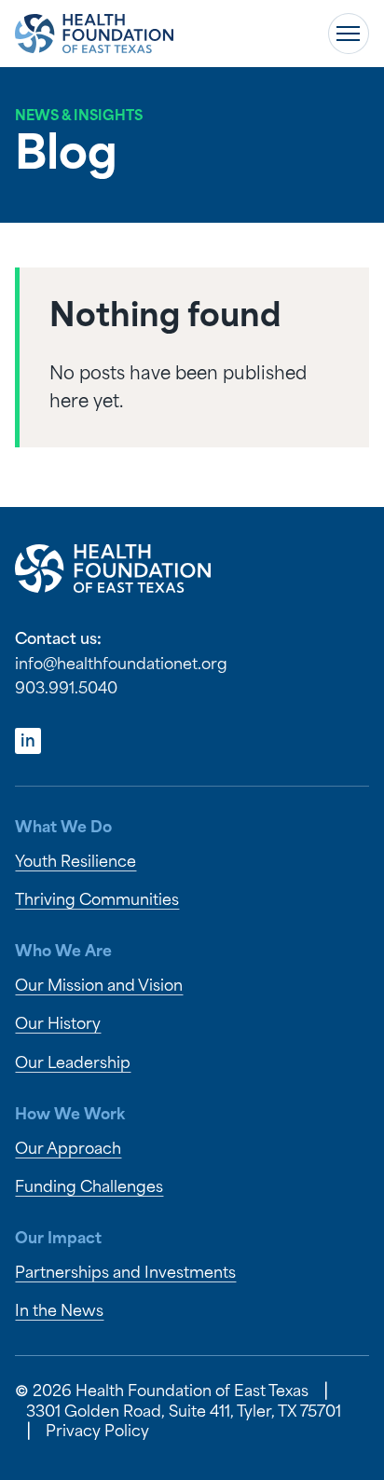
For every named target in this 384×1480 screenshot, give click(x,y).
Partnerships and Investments (125, 1273)
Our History (58, 1025)
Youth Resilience (75, 862)
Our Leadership (72, 1064)
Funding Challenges (89, 1188)
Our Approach (68, 1150)
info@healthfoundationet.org (121, 665)
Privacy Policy (97, 1432)
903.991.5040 (66, 689)
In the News (59, 1312)
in (28, 742)
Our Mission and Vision (99, 986)
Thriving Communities (97, 901)
